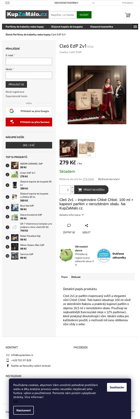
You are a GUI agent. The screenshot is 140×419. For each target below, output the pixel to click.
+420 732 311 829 (21, 360)
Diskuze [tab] (76, 276)
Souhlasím (117, 387)
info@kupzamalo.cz (22, 354)
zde (15, 401)
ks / (29, 145)
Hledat (84, 14)
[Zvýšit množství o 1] (72, 188)
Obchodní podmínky (66, 2)
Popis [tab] (64, 276)
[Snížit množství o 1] (72, 192)
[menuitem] (24, 27)
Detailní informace (70, 214)
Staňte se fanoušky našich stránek (31, 365)
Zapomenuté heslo (16, 96)
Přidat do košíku (94, 189)
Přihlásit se (16, 84)
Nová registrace (15, 91)
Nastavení (23, 410)
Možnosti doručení (108, 179)
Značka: (70, 52)
